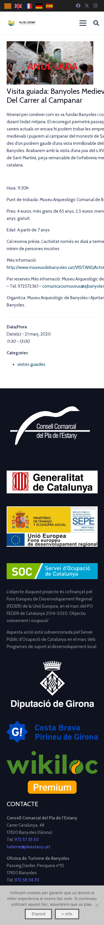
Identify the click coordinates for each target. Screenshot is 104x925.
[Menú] (83, 23)
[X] (86, 5)
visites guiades (31, 364)
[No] (97, 905)
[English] (18, 6)
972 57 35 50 (26, 839)
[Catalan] (8, 6)
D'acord (38, 913)
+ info (67, 913)
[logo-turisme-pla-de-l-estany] (21, 23)
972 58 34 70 (26, 880)
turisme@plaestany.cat (28, 846)
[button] (96, 23)
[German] (39, 6)
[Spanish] (49, 6)
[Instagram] (95, 5)
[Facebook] (78, 5)
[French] (29, 6)
